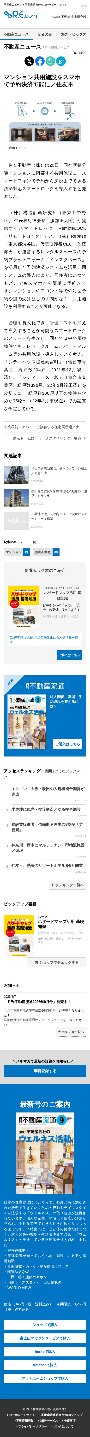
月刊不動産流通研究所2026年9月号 (31, 1010)
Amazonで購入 (45, 1365)
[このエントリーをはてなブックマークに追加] (61, 60)
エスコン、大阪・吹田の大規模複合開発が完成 (49, 794)
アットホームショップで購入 (45, 1378)
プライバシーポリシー (32, 1426)
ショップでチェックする (58, 962)
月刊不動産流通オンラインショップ (38, 1020)
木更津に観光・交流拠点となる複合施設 (49, 812)
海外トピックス (73, 34)
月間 (48, 771)
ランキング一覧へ (69, 885)
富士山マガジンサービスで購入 (45, 1338)
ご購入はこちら (69, 655)
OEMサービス (48, 1420)
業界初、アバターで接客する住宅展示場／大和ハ (46, 427)
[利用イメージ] (45, 140)
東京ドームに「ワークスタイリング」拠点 (47, 438)
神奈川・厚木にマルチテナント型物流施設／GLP (49, 850)
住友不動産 (43, 552)
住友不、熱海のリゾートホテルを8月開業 (49, 868)
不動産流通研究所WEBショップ (62, 1415)
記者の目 (45, 34)
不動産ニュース (16, 34)
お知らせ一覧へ (72, 1032)
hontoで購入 (45, 1352)
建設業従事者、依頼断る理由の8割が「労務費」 (49, 829)
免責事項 (69, 1420)
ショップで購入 (45, 1325)
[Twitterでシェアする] (29, 60)
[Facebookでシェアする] (39, 62)
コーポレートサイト (21, 1415)
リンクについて (63, 1426)
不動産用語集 (25, 1420)
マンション (13, 552)
